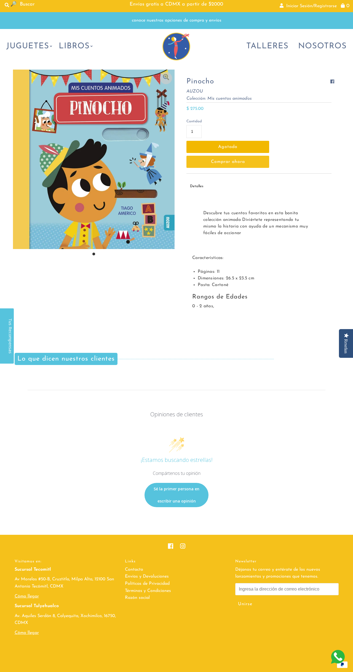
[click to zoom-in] (166, 78)
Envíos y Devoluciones (147, 576)
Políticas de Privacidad (147, 583)
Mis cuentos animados (229, 98)
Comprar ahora (228, 162)
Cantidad (194, 121)
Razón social (137, 598)
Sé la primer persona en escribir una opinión (176, 495)
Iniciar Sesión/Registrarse (310, 6)
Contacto (134, 569)
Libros (74, 46)
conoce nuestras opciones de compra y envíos (176, 20)
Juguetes (27, 46)
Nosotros (322, 46)
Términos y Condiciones (148, 591)
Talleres (267, 46)
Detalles (196, 186)
